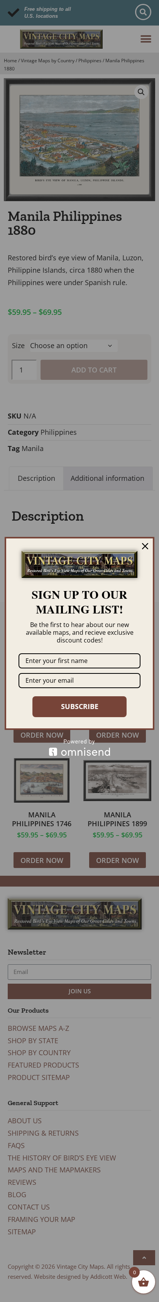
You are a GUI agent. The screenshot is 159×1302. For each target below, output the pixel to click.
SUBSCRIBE (79, 706)
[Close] (145, 546)
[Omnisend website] (79, 747)
